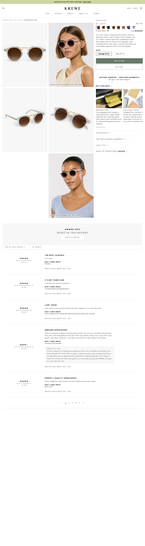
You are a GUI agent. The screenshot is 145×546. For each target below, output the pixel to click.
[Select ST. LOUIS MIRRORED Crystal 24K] (133, 27)
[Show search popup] (4, 8)
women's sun (7, 20)
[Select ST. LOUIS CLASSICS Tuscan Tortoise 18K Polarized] (108, 27)
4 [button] (75, 403)
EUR (128, 8)
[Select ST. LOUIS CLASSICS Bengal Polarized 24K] (128, 27)
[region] (72, 2)
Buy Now (119, 67)
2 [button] (69, 403)
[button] (47, 13)
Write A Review (72, 237)
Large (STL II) (120, 54)
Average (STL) (103, 54)
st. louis (18, 20)
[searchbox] (86, 247)
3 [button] (72, 403)
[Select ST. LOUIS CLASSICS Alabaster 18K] (113, 27)
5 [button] (79, 403)
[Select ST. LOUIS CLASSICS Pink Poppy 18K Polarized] (118, 27)
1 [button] (65, 403)
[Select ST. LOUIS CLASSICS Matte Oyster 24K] (103, 27)
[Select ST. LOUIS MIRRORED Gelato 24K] (123, 27)
